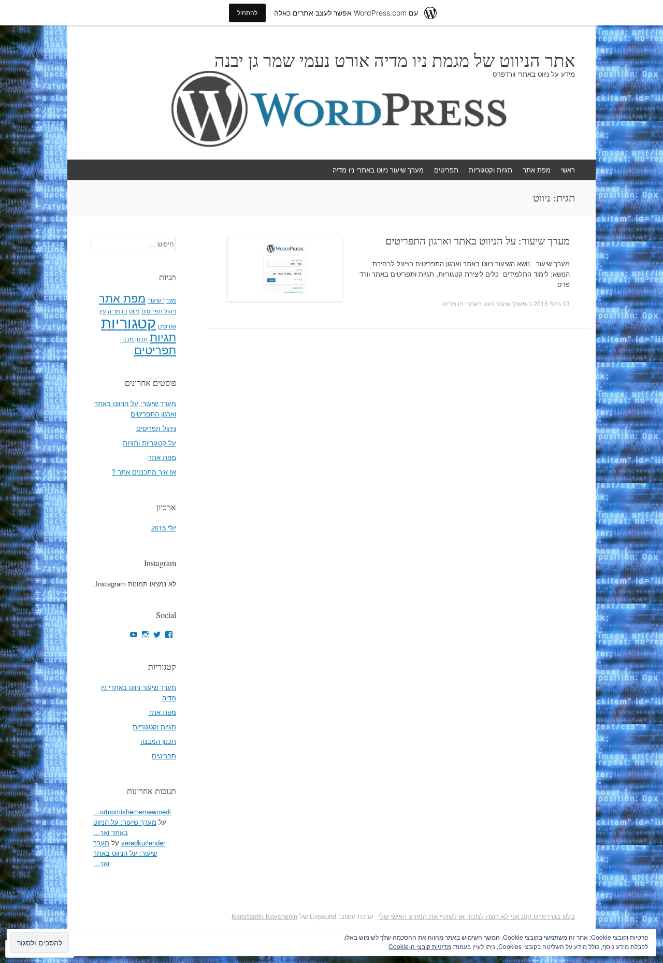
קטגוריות (128, 322)
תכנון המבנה (158, 741)
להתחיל (247, 13)
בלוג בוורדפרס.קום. (547, 916)
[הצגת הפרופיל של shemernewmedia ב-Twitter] (157, 634)
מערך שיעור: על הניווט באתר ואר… (124, 827)
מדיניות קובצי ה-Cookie (419, 946)
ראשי (568, 170)
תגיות (163, 336)
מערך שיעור (162, 300)
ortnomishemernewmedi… (132, 811)
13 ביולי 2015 (552, 303)
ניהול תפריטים (158, 311)
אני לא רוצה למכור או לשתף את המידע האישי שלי (449, 916)
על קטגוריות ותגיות (149, 443)
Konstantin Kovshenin (264, 916)
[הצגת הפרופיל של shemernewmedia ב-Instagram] (145, 634)
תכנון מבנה (134, 339)
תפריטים (446, 170)
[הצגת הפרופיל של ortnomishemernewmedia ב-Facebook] (169, 634)
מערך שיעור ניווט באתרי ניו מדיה (378, 170)
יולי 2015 (163, 528)
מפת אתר (537, 170)
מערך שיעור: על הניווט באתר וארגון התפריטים (477, 241)
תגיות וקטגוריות (490, 170)
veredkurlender (143, 842)
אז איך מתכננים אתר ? (144, 472)
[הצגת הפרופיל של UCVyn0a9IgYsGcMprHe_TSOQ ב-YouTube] (133, 634)
